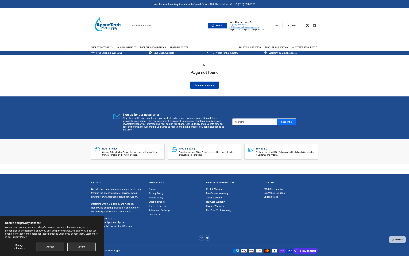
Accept (50, 246)
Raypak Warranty (215, 206)
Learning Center (179, 47)
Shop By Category (100, 47)
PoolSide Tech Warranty (219, 210)
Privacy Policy (19, 237)
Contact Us (155, 214)
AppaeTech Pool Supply (109, 250)
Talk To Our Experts (250, 47)
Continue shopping (204, 85)
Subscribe (286, 121)
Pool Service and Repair (153, 47)
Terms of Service (158, 206)
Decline (81, 246)
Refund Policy (156, 197)
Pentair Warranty (215, 189)
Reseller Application (276, 47)
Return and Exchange (160, 210)
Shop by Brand (125, 47)
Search (219, 25)
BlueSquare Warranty (217, 193)
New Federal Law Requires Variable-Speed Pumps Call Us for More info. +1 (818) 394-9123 (204, 4)
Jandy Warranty (214, 197)
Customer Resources (303, 47)
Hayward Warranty (215, 201)
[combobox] (178, 25)
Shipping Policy (157, 201)
